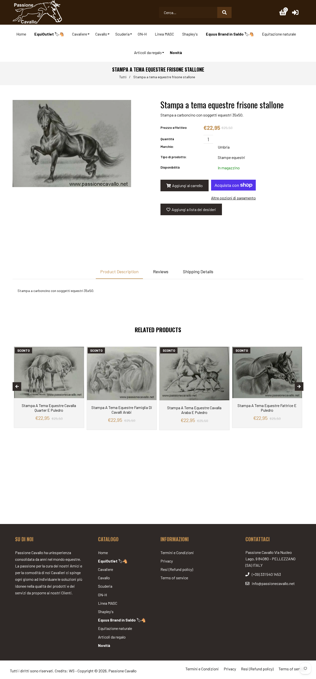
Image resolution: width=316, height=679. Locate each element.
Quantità (167, 139)
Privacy (166, 561)
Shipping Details (198, 271)
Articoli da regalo (112, 637)
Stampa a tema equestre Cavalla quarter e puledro (49, 407)
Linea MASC (107, 603)
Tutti (122, 77)
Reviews (160, 271)
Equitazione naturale (115, 628)
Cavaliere (105, 569)
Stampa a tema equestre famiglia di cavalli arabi (121, 409)
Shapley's (106, 611)
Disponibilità (170, 167)
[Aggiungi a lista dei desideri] (79, 350)
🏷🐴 (113, 561)
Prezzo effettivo (173, 127)
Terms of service (174, 577)
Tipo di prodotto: (173, 157)
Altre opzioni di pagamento (233, 197)
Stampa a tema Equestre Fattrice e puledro (266, 407)
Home (103, 552)
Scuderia (105, 586)
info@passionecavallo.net (273, 583)
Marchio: (167, 146)
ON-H (102, 594)
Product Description (119, 271)
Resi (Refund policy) (176, 569)
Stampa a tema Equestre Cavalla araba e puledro (194, 410)
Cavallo (104, 577)
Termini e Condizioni (177, 552)
